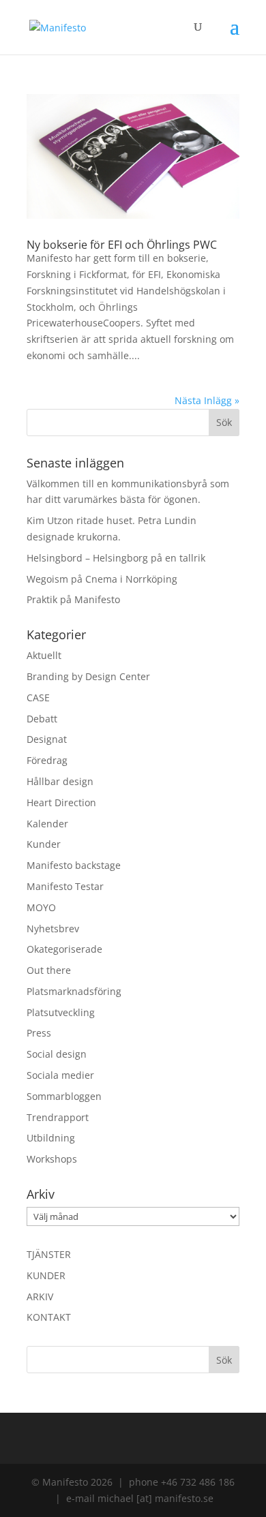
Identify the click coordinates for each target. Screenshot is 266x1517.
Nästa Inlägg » (207, 400)
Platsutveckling (61, 1012)
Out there (49, 970)
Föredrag (47, 760)
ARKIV (40, 1296)
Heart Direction (61, 802)
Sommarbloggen (64, 1096)
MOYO (41, 907)
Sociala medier (60, 1075)
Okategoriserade (64, 949)
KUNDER (46, 1275)
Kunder (44, 844)
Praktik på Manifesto (73, 599)
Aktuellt (44, 655)
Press (39, 1032)
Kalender (47, 823)
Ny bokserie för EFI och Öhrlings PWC (122, 244)
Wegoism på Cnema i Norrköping (102, 578)
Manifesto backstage (74, 865)
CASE (38, 697)
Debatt (42, 718)
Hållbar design (60, 781)
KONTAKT (49, 1317)
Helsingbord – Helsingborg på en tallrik (116, 557)
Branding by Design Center (88, 676)
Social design (57, 1053)
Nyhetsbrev (53, 928)
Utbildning (51, 1137)
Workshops (52, 1158)
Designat (47, 739)
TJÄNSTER (49, 1254)
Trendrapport (58, 1117)
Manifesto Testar (65, 886)
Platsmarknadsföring (74, 991)
